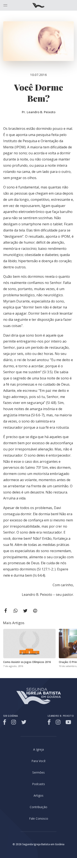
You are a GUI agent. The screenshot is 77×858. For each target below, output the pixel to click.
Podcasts (38, 784)
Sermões (38, 772)
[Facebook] (5, 722)
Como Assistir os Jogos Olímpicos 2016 (27, 662)
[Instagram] (13, 722)
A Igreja (38, 749)
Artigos (38, 795)
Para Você (38, 761)
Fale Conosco (38, 818)
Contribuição (38, 807)
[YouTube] (68, 722)
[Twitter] (24, 722)
